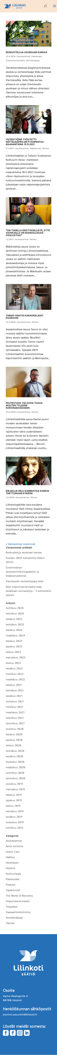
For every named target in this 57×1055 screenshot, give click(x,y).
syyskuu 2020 (14, 740)
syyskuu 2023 (14, 646)
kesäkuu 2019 (14, 816)
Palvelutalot (36, 56)
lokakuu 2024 (14, 630)
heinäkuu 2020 (15, 751)
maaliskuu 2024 (15, 635)
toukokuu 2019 (15, 822)
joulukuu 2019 (14, 783)
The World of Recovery (19, 895)
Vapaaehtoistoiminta (18, 912)
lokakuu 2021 (14, 685)
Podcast (10, 884)
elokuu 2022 (13, 663)
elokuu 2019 (13, 805)
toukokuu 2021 (15, 701)
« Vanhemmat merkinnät (20, 544)
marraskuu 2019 (15, 789)
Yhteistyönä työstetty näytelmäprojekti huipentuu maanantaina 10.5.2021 (25, 142)
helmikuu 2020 (15, 773)
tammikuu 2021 (15, 723)
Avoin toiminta (14, 846)
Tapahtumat (35, 148)
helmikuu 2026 (15, 613)
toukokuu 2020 (15, 762)
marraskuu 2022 (15, 657)
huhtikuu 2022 (15, 674)
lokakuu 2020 (14, 734)
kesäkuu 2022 (14, 668)
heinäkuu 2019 (15, 811)
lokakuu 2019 (14, 794)
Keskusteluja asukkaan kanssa (26, 52)
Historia (10, 868)
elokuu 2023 (13, 652)
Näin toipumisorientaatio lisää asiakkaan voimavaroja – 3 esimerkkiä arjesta (28, 591)
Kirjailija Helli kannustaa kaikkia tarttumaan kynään (27, 492)
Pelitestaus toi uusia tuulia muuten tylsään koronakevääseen (24, 405)
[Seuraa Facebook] (6, 1033)
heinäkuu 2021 (15, 690)
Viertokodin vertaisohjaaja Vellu (25, 581)
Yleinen (45, 148)
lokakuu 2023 (14, 641)
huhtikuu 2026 (15, 608)
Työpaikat (11, 906)
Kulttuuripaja (13, 873)
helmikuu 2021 (15, 718)
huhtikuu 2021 (14, 707)
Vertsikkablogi (33, 60)
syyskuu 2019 (14, 800)
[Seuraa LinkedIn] (27, 1033)
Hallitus (10, 857)
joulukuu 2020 (15, 729)
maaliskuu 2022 (15, 679)
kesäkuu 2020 (14, 756)
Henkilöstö (12, 862)
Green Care (13, 851)
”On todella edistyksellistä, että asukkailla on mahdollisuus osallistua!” (28, 233)
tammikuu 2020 (15, 778)
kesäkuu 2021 (14, 696)
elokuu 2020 (13, 745)
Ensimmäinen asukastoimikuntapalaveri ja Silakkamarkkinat (22, 571)
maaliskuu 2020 (15, 767)
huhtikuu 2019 (14, 827)
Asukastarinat (23, 56)
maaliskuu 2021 (15, 712)
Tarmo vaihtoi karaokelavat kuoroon (24, 316)
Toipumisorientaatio (15, 60)
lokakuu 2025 (14, 619)
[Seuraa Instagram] (20, 1033)
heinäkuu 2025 (15, 624)
